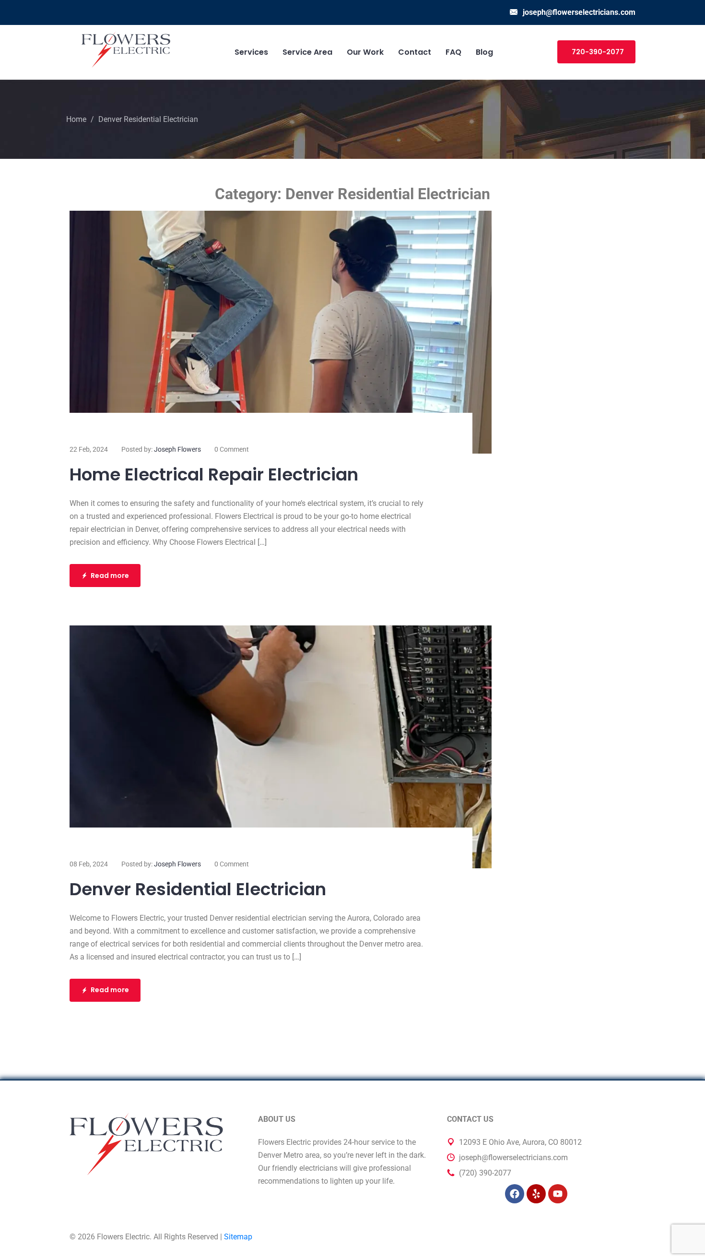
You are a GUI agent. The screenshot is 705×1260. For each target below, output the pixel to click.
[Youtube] (557, 1193)
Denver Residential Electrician (198, 889)
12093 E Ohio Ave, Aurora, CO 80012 (520, 1142)
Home (76, 119)
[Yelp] (536, 1193)
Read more (110, 575)
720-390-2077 (598, 52)
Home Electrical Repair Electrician (214, 474)
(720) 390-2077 (485, 1172)
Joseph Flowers (177, 449)
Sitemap (238, 1236)
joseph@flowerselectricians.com (579, 12)
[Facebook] (514, 1193)
